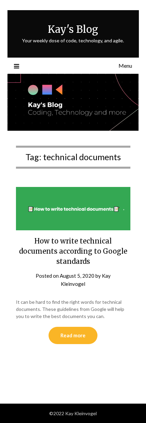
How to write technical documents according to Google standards (73, 251)
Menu (125, 65)
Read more (73, 335)
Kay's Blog (73, 29)
